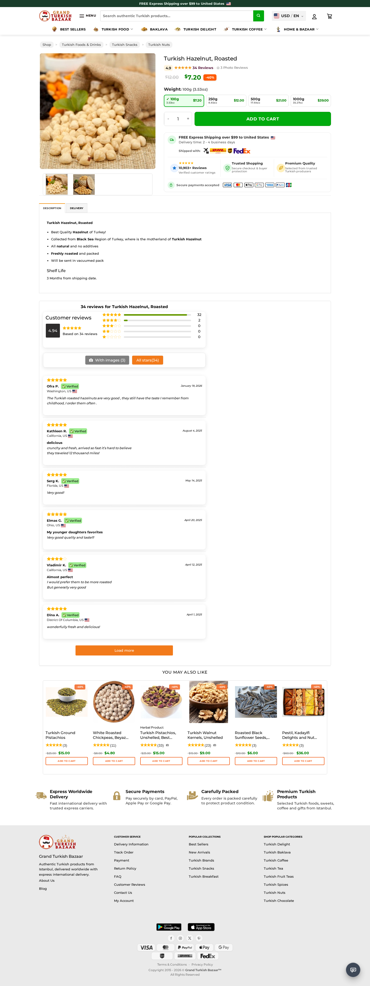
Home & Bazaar (299, 29)
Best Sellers (73, 29)
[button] (87, 16)
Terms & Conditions (172, 964)
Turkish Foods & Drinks (81, 45)
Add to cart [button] (303, 761)
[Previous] (50, 111)
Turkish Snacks (124, 45)
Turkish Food (115, 29)
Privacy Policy (202, 964)
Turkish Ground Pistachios (60, 735)
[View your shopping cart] (329, 16)
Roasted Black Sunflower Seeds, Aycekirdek (251, 735)
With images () (109, 360)
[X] (190, 938)
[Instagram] (180, 938)
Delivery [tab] (77, 208)
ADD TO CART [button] (67, 761)
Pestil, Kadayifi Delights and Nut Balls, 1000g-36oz (298, 735)
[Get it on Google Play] (169, 927)
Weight (172, 89)
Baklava (159, 29)
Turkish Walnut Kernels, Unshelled (205, 735)
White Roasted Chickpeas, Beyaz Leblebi (109, 735)
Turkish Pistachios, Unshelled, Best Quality (158, 735)
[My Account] (314, 16)
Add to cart (262, 118)
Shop (47, 45)
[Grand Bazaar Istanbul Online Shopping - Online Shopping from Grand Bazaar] (55, 16)
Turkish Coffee (247, 29)
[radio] (184, 101)
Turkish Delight (199, 29)
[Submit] (258, 15)
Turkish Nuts (159, 45)
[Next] (145, 111)
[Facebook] (171, 938)
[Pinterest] (199, 938)
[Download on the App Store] (201, 927)
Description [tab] (52, 208)
